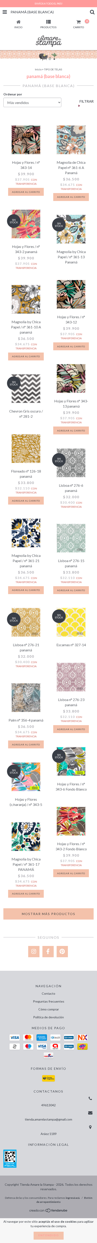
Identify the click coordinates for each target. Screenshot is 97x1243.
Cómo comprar (48, 1009)
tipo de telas (53, 69)
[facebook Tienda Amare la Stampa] (48, 951)
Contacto (48, 993)
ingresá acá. (73, 1197)
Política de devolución (48, 1017)
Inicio (38, 69)
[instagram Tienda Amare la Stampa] (33, 951)
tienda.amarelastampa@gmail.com (48, 1119)
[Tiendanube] (48, 1211)
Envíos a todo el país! (48, 3)
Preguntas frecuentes (48, 1001)
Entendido (48, 1235)
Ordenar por (12, 94)
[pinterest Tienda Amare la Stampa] (62, 951)
